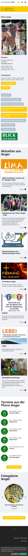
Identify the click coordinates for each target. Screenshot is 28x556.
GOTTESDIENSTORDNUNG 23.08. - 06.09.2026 (13, 115)
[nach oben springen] (14, 529)
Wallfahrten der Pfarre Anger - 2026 (14, 214)
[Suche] (22, 2)
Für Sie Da (6, 95)
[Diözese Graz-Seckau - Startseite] (19, 2)
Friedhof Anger (8, 129)
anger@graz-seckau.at (7, 63)
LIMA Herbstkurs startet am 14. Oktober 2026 (13, 179)
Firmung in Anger (9, 281)
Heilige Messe (13, 422)
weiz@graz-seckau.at (9, 10)
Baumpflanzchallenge (11, 377)
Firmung (6, 87)
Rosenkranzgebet (14, 413)
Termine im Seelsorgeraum (12, 104)
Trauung (11, 448)
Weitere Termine (14, 467)
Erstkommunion (8, 83)
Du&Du (5, 313)
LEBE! (4, 346)
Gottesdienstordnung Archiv (13, 120)
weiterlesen (22, 189)
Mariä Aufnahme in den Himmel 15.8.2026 (14, 505)
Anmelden (24, 541)
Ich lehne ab (15, 553)
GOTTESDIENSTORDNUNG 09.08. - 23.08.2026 (13, 109)
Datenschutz (24, 538)
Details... (3, 553)
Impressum (17, 538)
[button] (2, 497)
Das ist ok (23, 553)
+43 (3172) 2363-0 (8, 8)
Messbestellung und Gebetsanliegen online (11, 252)
